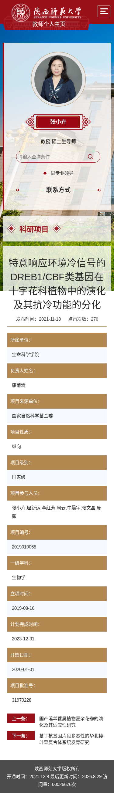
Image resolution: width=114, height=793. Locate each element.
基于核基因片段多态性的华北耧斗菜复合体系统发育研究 (71, 739)
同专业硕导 (62, 173)
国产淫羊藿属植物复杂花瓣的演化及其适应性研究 (71, 721)
